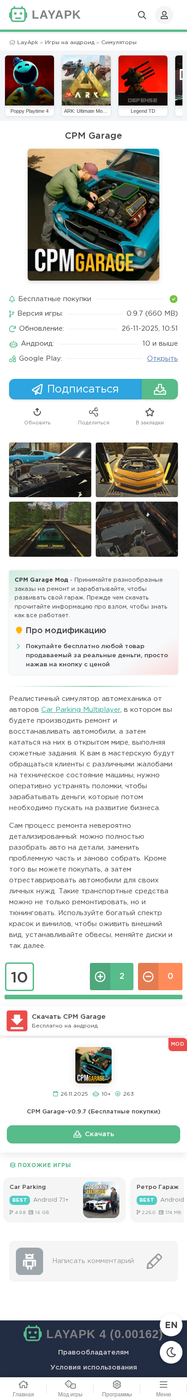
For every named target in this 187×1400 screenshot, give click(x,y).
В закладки (150, 423)
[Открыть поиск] (142, 15)
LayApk (27, 42)
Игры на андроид (69, 42)
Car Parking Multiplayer (80, 710)
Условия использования (93, 1367)
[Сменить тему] (171, 1352)
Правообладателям (93, 1352)
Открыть (162, 359)
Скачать (99, 1134)
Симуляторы (119, 42)
